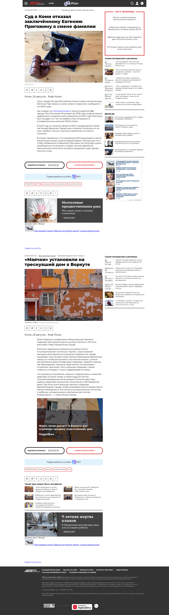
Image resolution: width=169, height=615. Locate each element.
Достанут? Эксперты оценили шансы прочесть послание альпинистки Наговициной (129, 278)
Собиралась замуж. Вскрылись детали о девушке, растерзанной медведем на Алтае (128, 80)
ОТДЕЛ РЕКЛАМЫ (122, 570)
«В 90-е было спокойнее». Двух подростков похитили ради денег (128, 103)
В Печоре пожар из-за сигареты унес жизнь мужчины (125, 48)
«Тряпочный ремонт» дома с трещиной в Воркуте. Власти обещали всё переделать (46, 489)
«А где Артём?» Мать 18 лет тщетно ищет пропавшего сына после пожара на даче (128, 96)
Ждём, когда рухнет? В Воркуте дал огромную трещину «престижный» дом (65, 427)
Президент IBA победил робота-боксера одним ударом (127, 134)
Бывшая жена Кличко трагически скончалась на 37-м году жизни (127, 142)
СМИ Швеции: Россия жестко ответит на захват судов (126, 126)
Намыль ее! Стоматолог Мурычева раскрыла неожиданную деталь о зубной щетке (128, 270)
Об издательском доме (51, 570)
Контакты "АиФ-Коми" (104, 570)
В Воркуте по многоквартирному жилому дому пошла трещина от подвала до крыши (48, 497)
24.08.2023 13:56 (31, 10)
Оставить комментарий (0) (84, 165)
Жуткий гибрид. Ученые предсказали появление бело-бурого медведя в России (129, 286)
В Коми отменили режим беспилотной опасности (124, 18)
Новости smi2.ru (33, 248)
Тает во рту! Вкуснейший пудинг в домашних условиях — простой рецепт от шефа (128, 72)
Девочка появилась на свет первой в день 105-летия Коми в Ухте (125, 38)
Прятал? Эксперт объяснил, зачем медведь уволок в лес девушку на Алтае (128, 262)
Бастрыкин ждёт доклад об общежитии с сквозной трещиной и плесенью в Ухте (87, 497)
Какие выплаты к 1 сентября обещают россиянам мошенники (129, 150)
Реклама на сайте (70, 570)
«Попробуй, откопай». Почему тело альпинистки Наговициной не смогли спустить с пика (129, 303)
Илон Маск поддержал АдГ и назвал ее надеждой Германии (129, 118)
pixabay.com (29, 84)
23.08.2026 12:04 (31, 256)
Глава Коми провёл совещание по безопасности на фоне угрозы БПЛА (124, 28)
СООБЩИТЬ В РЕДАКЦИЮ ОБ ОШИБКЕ (82, 572)
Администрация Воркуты (49, 322)
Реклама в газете (86, 570)
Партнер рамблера (63, 605)
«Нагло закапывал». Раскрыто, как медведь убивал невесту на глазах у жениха (129, 88)
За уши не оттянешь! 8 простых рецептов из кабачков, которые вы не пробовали (129, 294)
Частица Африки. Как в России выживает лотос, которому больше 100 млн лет (129, 64)
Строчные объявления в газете (54, 572)
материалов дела (62, 111)
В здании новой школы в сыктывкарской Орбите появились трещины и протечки (47, 505)
